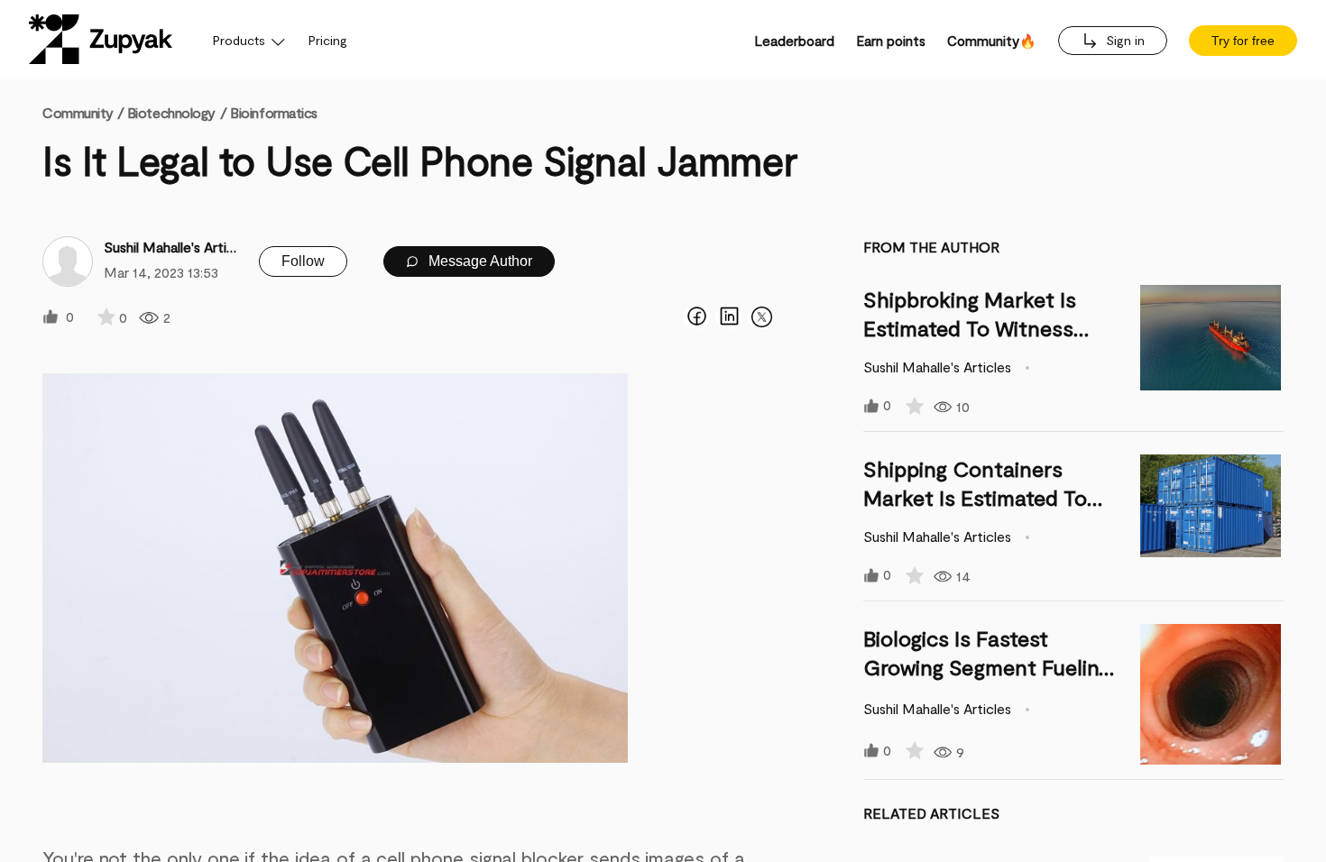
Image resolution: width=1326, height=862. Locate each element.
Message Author (478, 261)
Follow (303, 261)
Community (83, 112)
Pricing (327, 40)
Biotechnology (171, 112)
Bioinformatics (274, 112)
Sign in (1123, 40)
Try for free (1243, 40)
